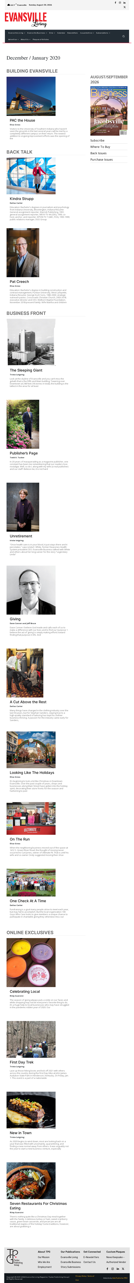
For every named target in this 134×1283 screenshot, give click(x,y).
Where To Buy (100, 147)
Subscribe (97, 140)
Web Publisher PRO (119, 1278)
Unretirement (21, 536)
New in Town (21, 1133)
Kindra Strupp (22, 199)
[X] (124, 7)
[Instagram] (120, 2)
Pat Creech (19, 281)
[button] (123, 36)
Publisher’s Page (24, 453)
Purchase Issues (101, 159)
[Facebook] (115, 2)
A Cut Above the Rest (28, 702)
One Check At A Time (28, 901)
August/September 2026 (109, 79)
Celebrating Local (25, 991)
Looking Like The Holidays (32, 772)
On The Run (20, 839)
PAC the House (22, 120)
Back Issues (98, 153)
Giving (15, 619)
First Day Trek (22, 1062)
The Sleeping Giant (26, 370)
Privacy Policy (80, 1276)
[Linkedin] (124, 2)
